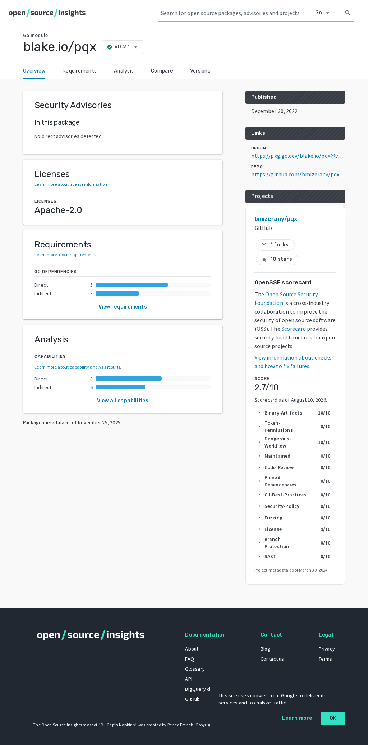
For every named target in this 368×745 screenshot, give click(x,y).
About (191, 648)
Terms (325, 659)
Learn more (297, 718)
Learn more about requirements (65, 254)
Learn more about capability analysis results (77, 367)
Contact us (272, 659)
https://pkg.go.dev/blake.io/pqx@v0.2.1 (298, 155)
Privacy (327, 648)
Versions (200, 71)
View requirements (122, 307)
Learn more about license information (70, 184)
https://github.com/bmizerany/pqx (295, 174)
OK (333, 718)
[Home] (49, 13)
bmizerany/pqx (275, 219)
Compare (162, 71)
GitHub (192, 699)
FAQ (189, 659)
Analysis (124, 71)
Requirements (80, 71)
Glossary (195, 669)
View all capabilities (122, 401)
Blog (266, 648)
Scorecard (293, 328)
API (188, 679)
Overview (34, 71)
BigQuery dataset (204, 689)
